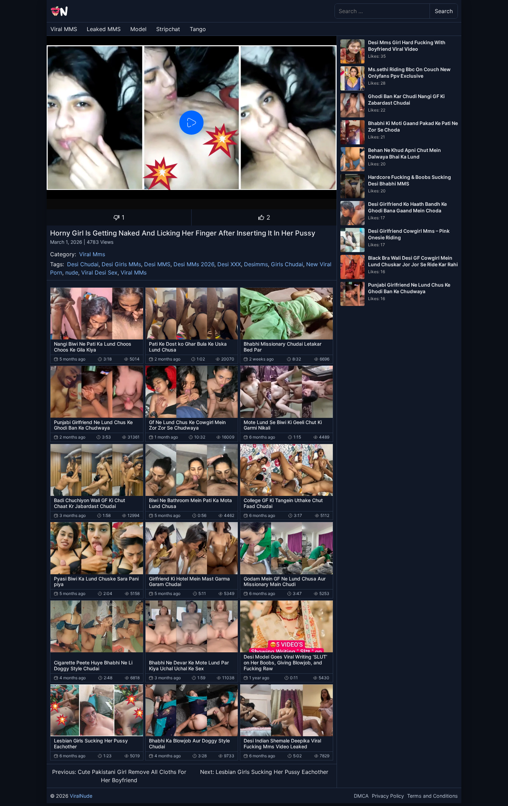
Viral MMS (63, 29)
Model (138, 29)
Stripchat (168, 29)
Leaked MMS (104, 29)
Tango (198, 29)
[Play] (191, 123)
